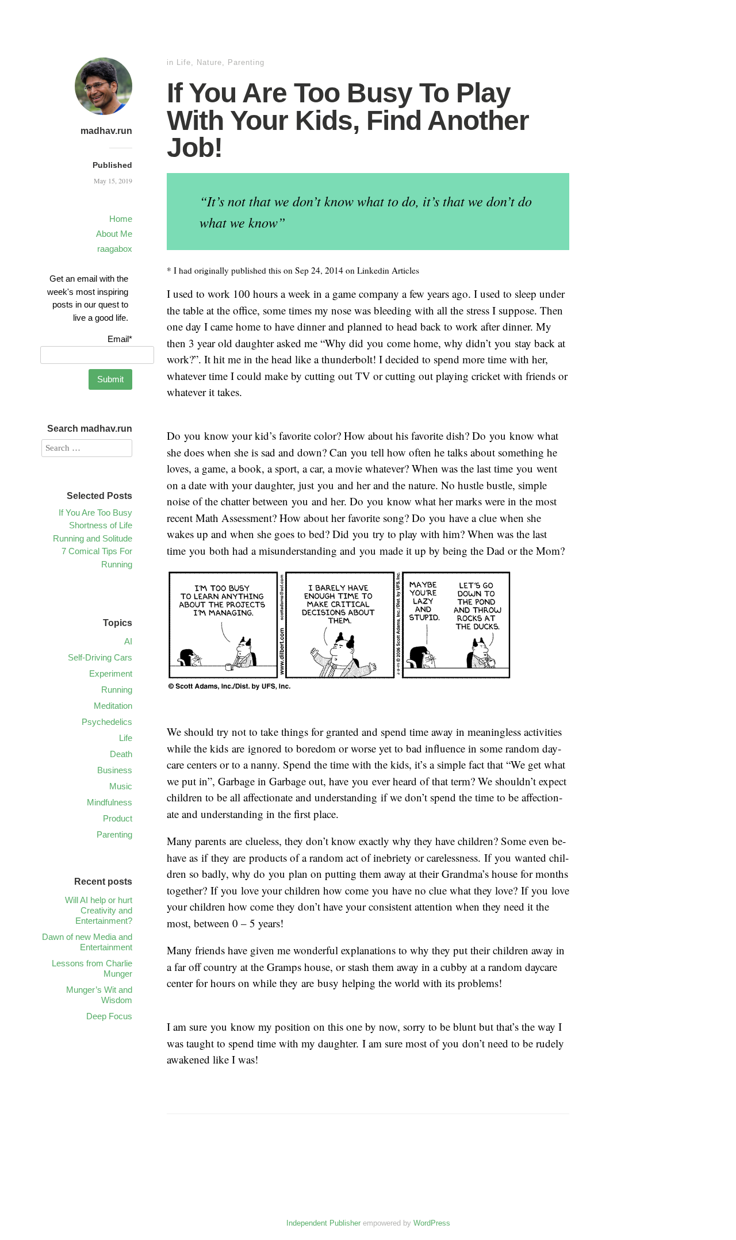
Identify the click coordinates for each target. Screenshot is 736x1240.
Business (114, 770)
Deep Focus (109, 1016)
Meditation (113, 706)
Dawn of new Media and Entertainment (87, 942)
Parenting (246, 62)
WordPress (431, 1223)
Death (121, 754)
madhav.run (106, 131)
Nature (209, 62)
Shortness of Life (100, 525)
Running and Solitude (92, 538)
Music (120, 786)
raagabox (114, 249)
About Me (114, 234)
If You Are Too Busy (95, 512)
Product (117, 818)
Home (120, 219)
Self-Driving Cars (100, 657)
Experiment (110, 673)
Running (116, 689)
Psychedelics (107, 722)
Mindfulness (109, 802)
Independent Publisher (323, 1223)
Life (184, 62)
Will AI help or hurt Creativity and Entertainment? (98, 910)
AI (128, 641)
